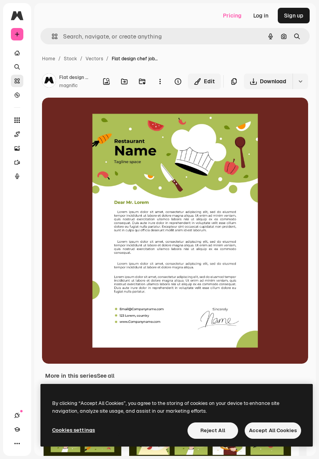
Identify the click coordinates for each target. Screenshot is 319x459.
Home (48, 59)
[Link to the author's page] (49, 82)
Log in (260, 15)
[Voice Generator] (17, 176)
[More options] (160, 81)
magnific (68, 85)
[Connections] (17, 415)
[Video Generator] (17, 162)
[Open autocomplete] (51, 36)
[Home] (17, 53)
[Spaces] (17, 134)
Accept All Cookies (273, 430)
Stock (70, 59)
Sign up (293, 15)
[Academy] (17, 429)
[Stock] (17, 81)
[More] (17, 443)
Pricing (232, 15)
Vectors (94, 59)
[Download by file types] (300, 81)
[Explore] (17, 95)
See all (105, 375)
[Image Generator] (17, 148)
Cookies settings (73, 430)
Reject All (212, 430)
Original (92, 112)
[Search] (17, 67)
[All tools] (17, 120)
